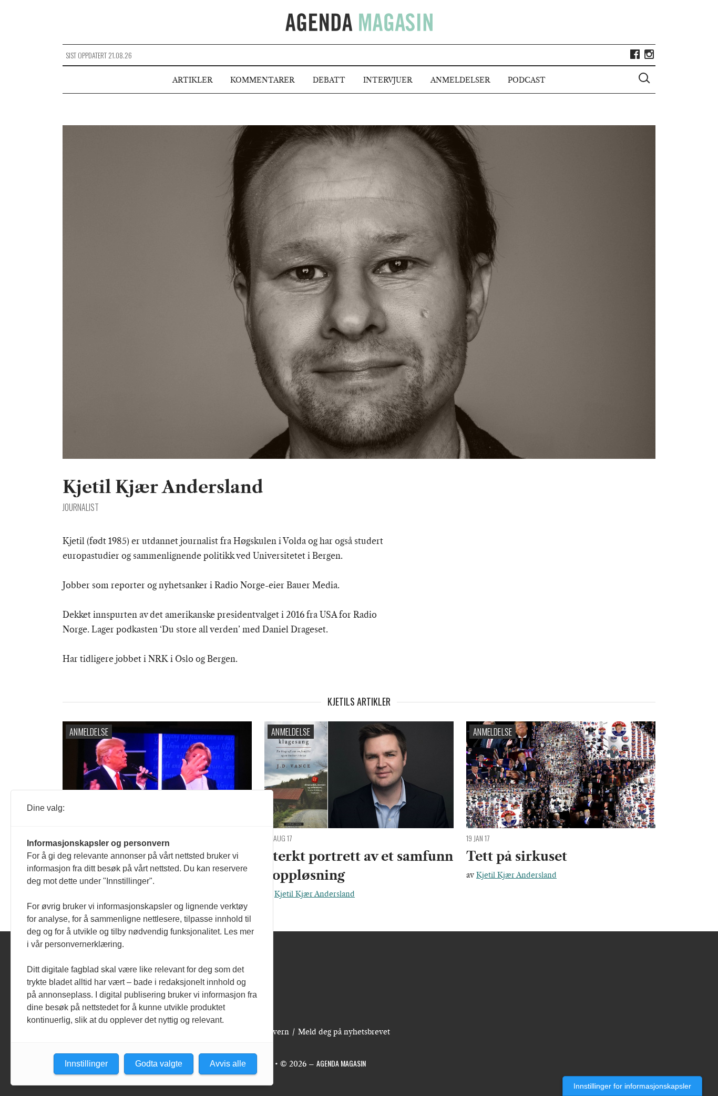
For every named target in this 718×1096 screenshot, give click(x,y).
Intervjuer (387, 80)
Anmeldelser (460, 80)
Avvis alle (228, 1063)
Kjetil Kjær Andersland (314, 894)
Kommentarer (262, 80)
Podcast (527, 80)
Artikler (192, 80)
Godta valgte (158, 1063)
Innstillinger (86, 1063)
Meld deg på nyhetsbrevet (344, 1032)
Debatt (329, 80)
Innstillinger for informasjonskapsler (632, 1086)
